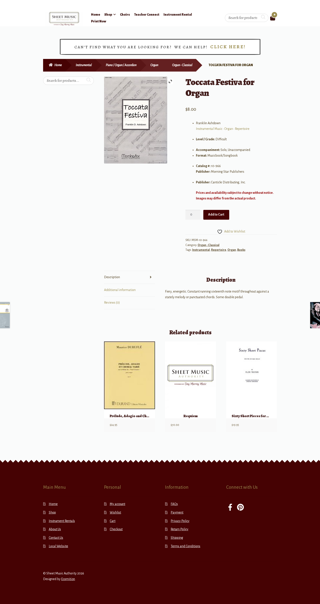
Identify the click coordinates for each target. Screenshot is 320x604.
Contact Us (56, 537)
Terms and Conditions (185, 546)
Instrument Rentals (62, 521)
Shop (108, 14)
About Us (55, 529)
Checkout (116, 529)
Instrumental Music (209, 129)
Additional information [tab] (120, 290)
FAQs (174, 504)
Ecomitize (68, 579)
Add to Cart (216, 214)
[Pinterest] (240, 508)
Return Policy (179, 529)
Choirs (125, 14)
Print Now (98, 21)
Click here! (228, 47)
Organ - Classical (182, 65)
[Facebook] (230, 508)
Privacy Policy (180, 521)
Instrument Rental (177, 14)
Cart (112, 521)
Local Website (58, 546)
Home (95, 14)
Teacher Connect (146, 14)
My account (117, 504)
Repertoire (242, 129)
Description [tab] (112, 277)
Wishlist (115, 512)
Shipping (177, 537)
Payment (177, 512)
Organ (154, 65)
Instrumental (84, 65)
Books (241, 249)
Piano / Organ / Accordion (121, 65)
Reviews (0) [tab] (112, 302)
